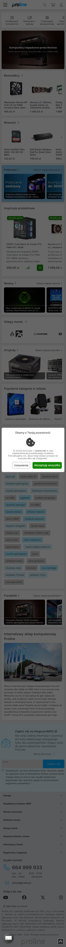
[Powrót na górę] (60, 941)
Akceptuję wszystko (47, 465)
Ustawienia (21, 465)
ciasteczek (40, 450)
